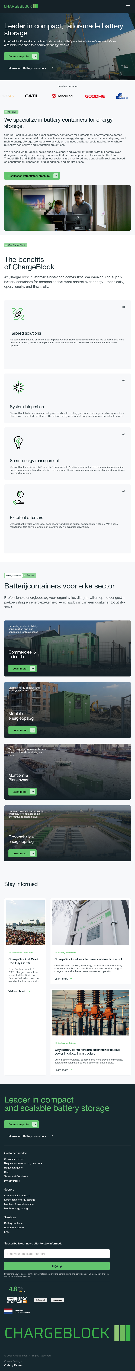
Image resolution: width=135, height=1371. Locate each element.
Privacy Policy (12, 1180)
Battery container (14, 1223)
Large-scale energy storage (19, 1199)
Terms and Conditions (16, 1176)
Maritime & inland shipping (19, 1204)
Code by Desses (13, 1365)
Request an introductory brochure (23, 1163)
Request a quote (13, 1167)
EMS (6, 1231)
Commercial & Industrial (17, 1195)
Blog (6, 1172)
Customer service (14, 1159)
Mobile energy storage (16, 1208)
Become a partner (14, 1227)
